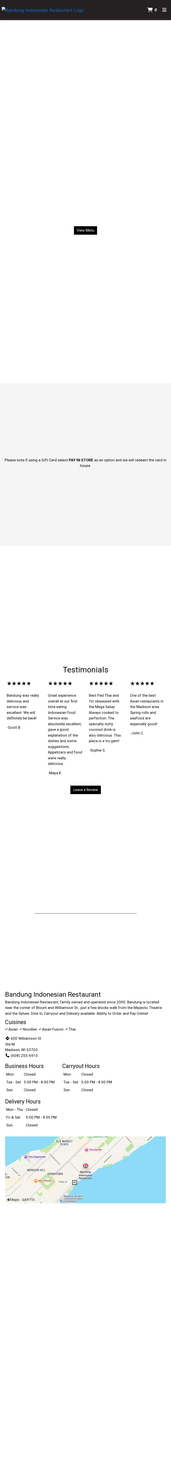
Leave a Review (85, 790)
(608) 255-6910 (24, 1055)
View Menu (85, 230)
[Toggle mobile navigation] (164, 10)
